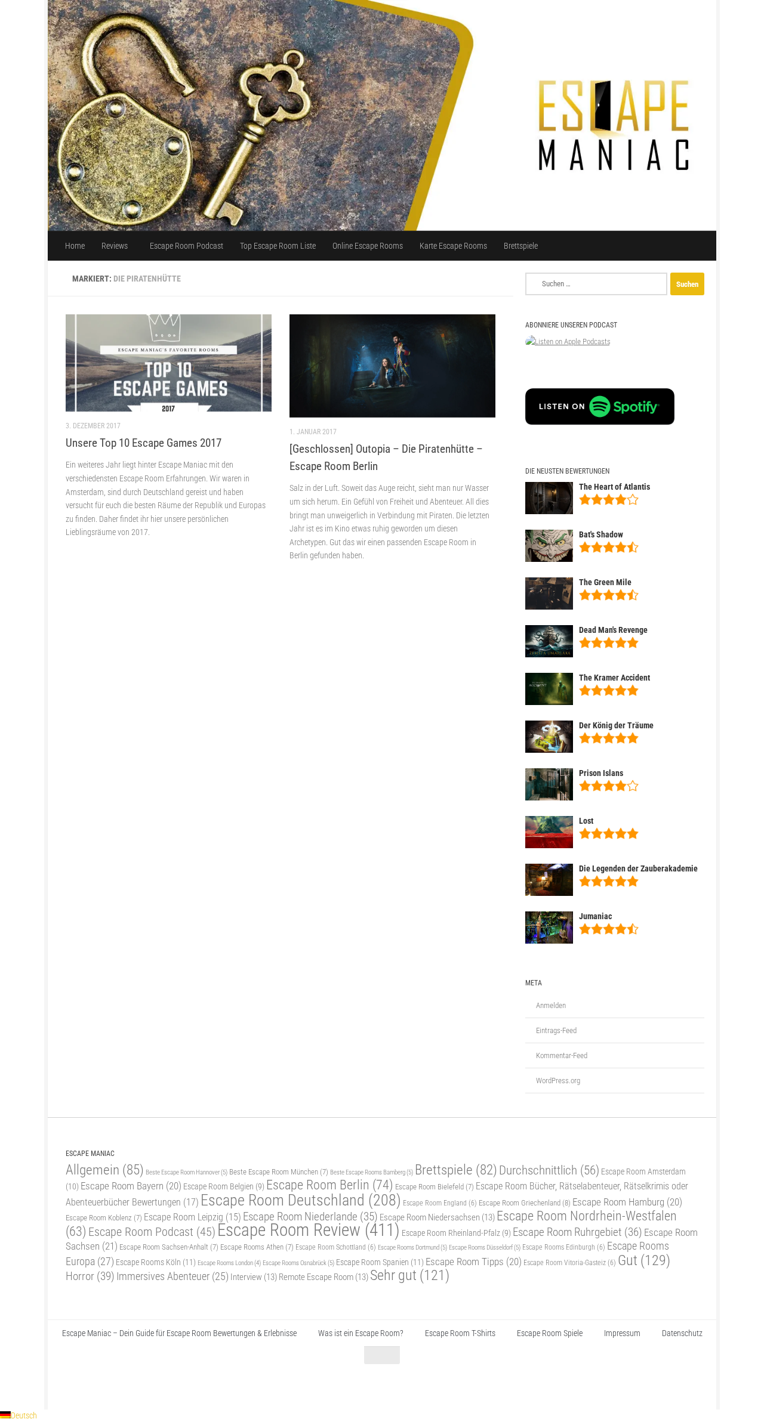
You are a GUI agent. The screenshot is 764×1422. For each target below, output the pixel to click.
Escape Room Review (308, 1230)
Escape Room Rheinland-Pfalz (456, 1233)
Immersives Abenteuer (172, 1276)
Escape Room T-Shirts (460, 1333)
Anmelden (551, 1005)
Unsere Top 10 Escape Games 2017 (143, 443)
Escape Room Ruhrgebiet (577, 1232)
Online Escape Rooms (367, 246)
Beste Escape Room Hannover (186, 1172)
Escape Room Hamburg (627, 1202)
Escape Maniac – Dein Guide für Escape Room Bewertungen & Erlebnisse (179, 1333)
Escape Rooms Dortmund (412, 1247)
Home (75, 246)
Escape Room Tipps (474, 1262)
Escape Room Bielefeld (434, 1186)
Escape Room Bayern (131, 1186)
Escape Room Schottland (335, 1247)
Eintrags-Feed (556, 1030)
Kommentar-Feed (561, 1055)
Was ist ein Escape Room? (360, 1333)
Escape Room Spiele (550, 1333)
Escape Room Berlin (329, 1184)
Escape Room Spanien (380, 1262)
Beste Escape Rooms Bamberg (371, 1172)
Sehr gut (409, 1275)
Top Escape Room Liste (278, 246)
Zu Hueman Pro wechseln (198, 1385)
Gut (644, 1260)
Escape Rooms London (229, 1263)
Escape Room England (440, 1203)
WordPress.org (558, 1080)
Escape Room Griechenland (525, 1202)
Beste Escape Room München (278, 1171)
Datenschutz (682, 1333)
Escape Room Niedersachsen (437, 1217)
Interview (253, 1277)
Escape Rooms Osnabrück (298, 1263)
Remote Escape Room (323, 1277)
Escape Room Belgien (223, 1186)
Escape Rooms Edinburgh (563, 1247)
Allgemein (105, 1170)
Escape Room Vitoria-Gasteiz (569, 1263)
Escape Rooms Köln (156, 1262)
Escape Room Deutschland (301, 1200)
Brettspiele (521, 246)
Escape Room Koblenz (104, 1217)
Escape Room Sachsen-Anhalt (168, 1246)
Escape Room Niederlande (310, 1216)
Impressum (622, 1333)
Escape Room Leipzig (192, 1217)
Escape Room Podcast (186, 246)
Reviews (114, 246)
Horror (90, 1276)
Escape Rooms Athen (257, 1246)
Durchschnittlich (549, 1170)
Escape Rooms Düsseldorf (484, 1247)
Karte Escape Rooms (453, 246)
